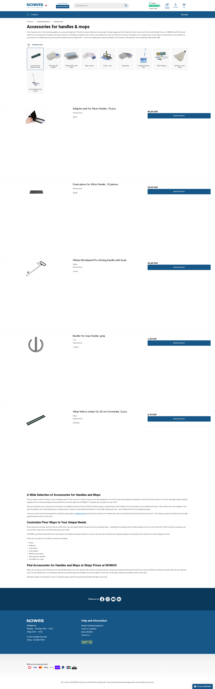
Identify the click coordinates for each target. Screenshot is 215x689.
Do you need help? (204, 686)
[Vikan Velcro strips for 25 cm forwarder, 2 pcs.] (36, 445)
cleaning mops (80, 513)
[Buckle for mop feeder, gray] (36, 369)
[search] (101, 5)
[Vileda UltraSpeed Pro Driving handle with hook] (36, 293)
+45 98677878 (38, 640)
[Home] (35, 5)
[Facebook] (102, 599)
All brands (184, 14)
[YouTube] (113, 599)
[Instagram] (107, 599)
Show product (179, 116)
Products (34, 14)
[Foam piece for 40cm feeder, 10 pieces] (36, 217)
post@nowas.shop (39, 637)
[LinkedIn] (119, 599)
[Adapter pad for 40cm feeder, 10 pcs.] (36, 142)
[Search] (126, 5)
